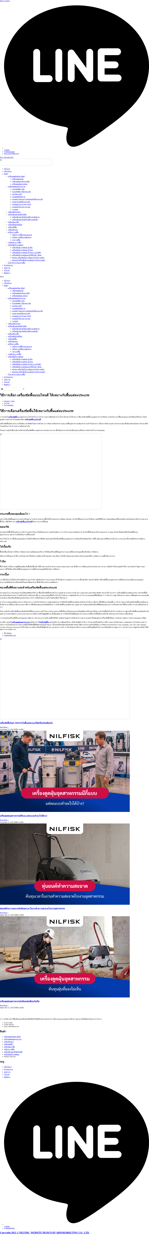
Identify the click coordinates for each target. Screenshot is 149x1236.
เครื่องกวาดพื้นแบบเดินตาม (21, 237)
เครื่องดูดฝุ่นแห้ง (18, 179)
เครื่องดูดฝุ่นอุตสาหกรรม (17, 186)
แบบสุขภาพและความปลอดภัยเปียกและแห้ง (27, 199)
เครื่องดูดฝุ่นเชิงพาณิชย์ (16, 176)
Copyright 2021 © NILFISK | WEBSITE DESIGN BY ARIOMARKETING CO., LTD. (44, 1232)
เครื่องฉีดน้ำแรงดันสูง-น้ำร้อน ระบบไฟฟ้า (26, 252)
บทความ (7, 268)
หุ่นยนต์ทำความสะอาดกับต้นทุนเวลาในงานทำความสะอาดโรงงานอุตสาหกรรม (32, 908)
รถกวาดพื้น (16, 240)
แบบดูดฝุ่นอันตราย (18, 197)
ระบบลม (15, 209)
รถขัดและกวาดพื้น (14, 242)
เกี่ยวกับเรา (8, 171)
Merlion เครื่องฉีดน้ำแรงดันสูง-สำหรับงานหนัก (28, 258)
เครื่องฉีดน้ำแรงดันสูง (15, 245)
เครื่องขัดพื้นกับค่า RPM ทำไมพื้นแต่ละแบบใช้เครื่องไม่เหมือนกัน (26, 723)
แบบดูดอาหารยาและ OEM (21, 204)
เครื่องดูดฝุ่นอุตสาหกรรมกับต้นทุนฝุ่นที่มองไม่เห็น (20, 1001)
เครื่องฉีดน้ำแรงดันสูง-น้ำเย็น (22, 247)
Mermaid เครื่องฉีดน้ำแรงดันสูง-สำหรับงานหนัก (28, 260)
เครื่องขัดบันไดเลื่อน (15, 225)
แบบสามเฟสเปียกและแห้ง (21, 202)
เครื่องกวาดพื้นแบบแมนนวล (22, 235)
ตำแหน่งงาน (8, 265)
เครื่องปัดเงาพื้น (13, 222)
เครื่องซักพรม (13, 230)
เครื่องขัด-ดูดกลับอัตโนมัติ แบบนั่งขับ (25, 219)
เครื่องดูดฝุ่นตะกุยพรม (20, 184)
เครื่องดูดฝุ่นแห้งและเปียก (21, 181)
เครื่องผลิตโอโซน (14, 212)
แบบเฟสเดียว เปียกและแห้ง (21, 192)
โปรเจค (6, 270)
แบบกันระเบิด (17, 194)
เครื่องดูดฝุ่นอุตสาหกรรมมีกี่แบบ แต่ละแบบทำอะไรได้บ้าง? (23, 816)
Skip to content (5, 1)
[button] (74, 277)
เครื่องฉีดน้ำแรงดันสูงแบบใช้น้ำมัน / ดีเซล (26, 255)
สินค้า (6, 174)
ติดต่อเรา (7, 273)
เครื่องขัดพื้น (12, 227)
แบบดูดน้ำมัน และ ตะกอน (21, 207)
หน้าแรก (7, 169)
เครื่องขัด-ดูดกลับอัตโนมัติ (17, 214)
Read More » (4, 727)
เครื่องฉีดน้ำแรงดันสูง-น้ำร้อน (22, 250)
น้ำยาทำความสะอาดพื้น (16, 263)
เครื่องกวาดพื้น (13, 232)
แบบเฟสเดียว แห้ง (18, 189)
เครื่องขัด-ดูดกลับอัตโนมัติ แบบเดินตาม (26, 217)
